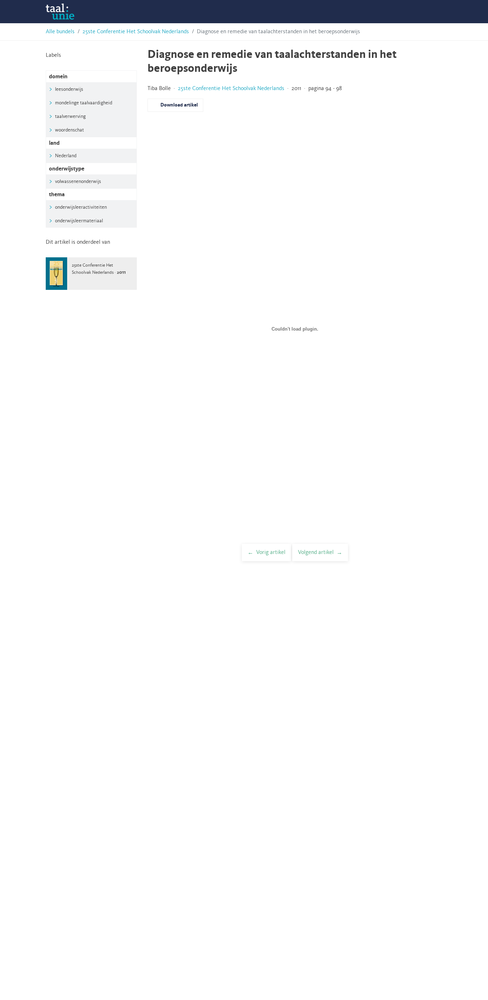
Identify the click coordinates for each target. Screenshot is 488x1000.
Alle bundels (60, 32)
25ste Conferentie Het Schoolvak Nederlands (136, 32)
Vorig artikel (270, 552)
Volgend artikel (316, 552)
